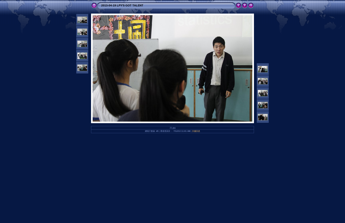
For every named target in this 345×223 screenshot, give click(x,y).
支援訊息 (196, 131)
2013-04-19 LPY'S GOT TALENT (122, 5)
